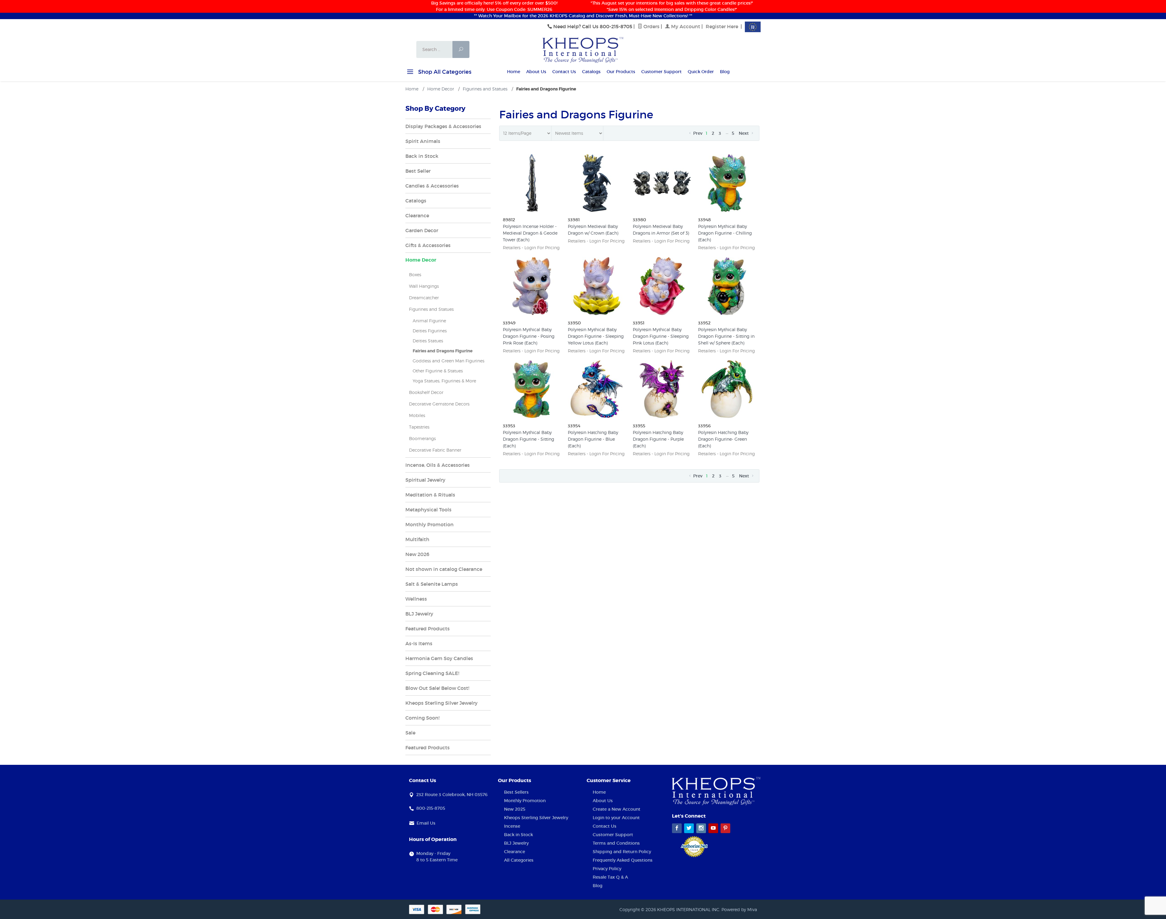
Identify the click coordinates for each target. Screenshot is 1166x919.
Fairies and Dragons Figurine (442, 351)
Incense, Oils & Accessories (437, 465)
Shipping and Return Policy (622, 851)
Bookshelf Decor (426, 392)
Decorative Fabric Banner (435, 450)
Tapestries (419, 426)
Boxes (415, 274)
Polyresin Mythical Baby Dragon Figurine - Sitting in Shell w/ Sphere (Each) (726, 336)
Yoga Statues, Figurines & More (444, 380)
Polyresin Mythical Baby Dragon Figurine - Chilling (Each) (725, 233)
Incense (512, 826)
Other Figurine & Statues (438, 370)
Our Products (621, 71)
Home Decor (420, 260)
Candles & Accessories (432, 186)
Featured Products (427, 629)
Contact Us (564, 71)
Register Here (722, 26)
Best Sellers (516, 792)
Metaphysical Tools (428, 510)
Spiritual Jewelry (425, 480)
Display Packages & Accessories (443, 126)
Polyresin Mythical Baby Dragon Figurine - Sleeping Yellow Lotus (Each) (596, 336)
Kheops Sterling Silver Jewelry (441, 703)
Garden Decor (421, 230)
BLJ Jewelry (419, 614)
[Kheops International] (583, 49)
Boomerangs (422, 438)
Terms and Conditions (616, 843)
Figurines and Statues (431, 309)
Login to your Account (616, 817)
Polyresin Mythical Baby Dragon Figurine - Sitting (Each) (528, 439)
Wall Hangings (424, 286)
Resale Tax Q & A (610, 877)
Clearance (417, 215)
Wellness (416, 599)
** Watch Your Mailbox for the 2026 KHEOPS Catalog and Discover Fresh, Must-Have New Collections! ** (583, 16)
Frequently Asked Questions (623, 860)
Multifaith (417, 539)
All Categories (519, 860)
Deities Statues (428, 340)
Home (513, 71)
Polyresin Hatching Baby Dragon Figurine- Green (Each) (723, 439)
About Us (536, 71)
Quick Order (701, 71)
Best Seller (418, 171)
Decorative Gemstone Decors (439, 403)
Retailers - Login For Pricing (531, 247)
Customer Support (661, 71)
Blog (725, 71)
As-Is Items (418, 643)
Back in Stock (421, 156)
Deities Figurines (430, 330)
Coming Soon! (422, 718)
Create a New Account (616, 809)
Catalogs (591, 71)
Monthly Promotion (429, 524)
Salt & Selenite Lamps (431, 584)
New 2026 (417, 554)
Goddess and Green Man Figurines (448, 360)
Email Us (426, 823)
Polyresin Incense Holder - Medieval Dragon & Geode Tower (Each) (530, 233)
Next (744, 133)
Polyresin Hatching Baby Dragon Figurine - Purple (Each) (658, 439)
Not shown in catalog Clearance (443, 569)
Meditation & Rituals (430, 495)
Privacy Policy (607, 868)
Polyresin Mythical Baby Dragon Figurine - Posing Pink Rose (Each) (528, 336)
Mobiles (417, 415)
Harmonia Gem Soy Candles (439, 658)
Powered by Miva (739, 909)
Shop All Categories (444, 72)
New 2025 (514, 809)
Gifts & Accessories (428, 245)
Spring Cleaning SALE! (432, 673)
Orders (651, 26)
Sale (410, 733)
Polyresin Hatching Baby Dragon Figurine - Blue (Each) (593, 439)
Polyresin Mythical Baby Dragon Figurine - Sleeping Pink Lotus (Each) (661, 336)
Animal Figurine (429, 320)
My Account (685, 26)
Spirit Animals (422, 141)
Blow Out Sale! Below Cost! (437, 688)
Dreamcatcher (424, 297)
